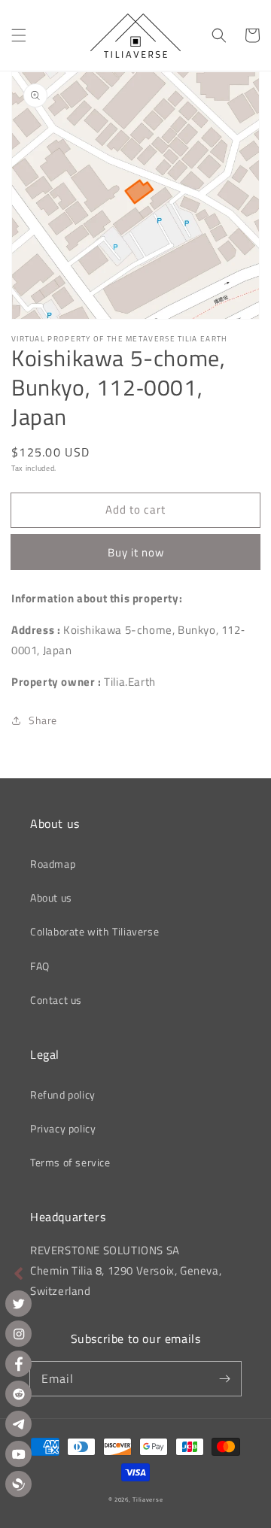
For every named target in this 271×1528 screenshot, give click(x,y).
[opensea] (18, 1484)
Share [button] (43, 720)
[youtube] (18, 1454)
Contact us (56, 1000)
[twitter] (18, 1303)
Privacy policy (63, 1128)
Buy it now (136, 552)
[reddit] (18, 1394)
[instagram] (18, 1333)
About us (51, 897)
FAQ (40, 966)
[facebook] (18, 1364)
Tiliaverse (147, 1499)
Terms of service (70, 1162)
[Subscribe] (224, 1378)
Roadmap (52, 864)
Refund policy (63, 1094)
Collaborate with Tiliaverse (94, 931)
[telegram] (18, 1424)
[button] (18, 35)
